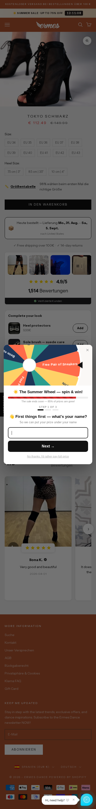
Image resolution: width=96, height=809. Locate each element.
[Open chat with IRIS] (87, 800)
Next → (48, 446)
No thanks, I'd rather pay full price (48, 456)
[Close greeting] (73, 799)
